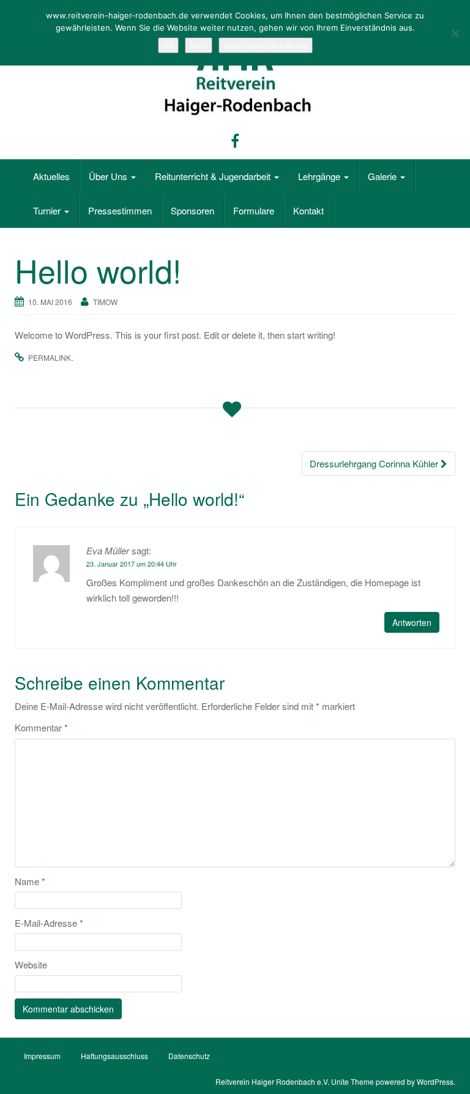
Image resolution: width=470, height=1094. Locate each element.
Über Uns (109, 176)
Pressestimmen (120, 210)
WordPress (435, 1081)
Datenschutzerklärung (265, 45)
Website (31, 964)
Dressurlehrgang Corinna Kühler (375, 463)
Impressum (42, 1056)
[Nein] (455, 33)
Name (30, 881)
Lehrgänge (320, 176)
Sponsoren (192, 210)
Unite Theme (352, 1081)
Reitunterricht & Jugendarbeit (214, 176)
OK (168, 45)
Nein (198, 45)
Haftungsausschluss (114, 1056)
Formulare (253, 210)
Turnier (48, 210)
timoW (105, 301)
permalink (49, 357)
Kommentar (41, 727)
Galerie (383, 176)
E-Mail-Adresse (49, 922)
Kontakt (308, 210)
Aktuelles (51, 176)
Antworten (411, 622)
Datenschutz (189, 1056)
